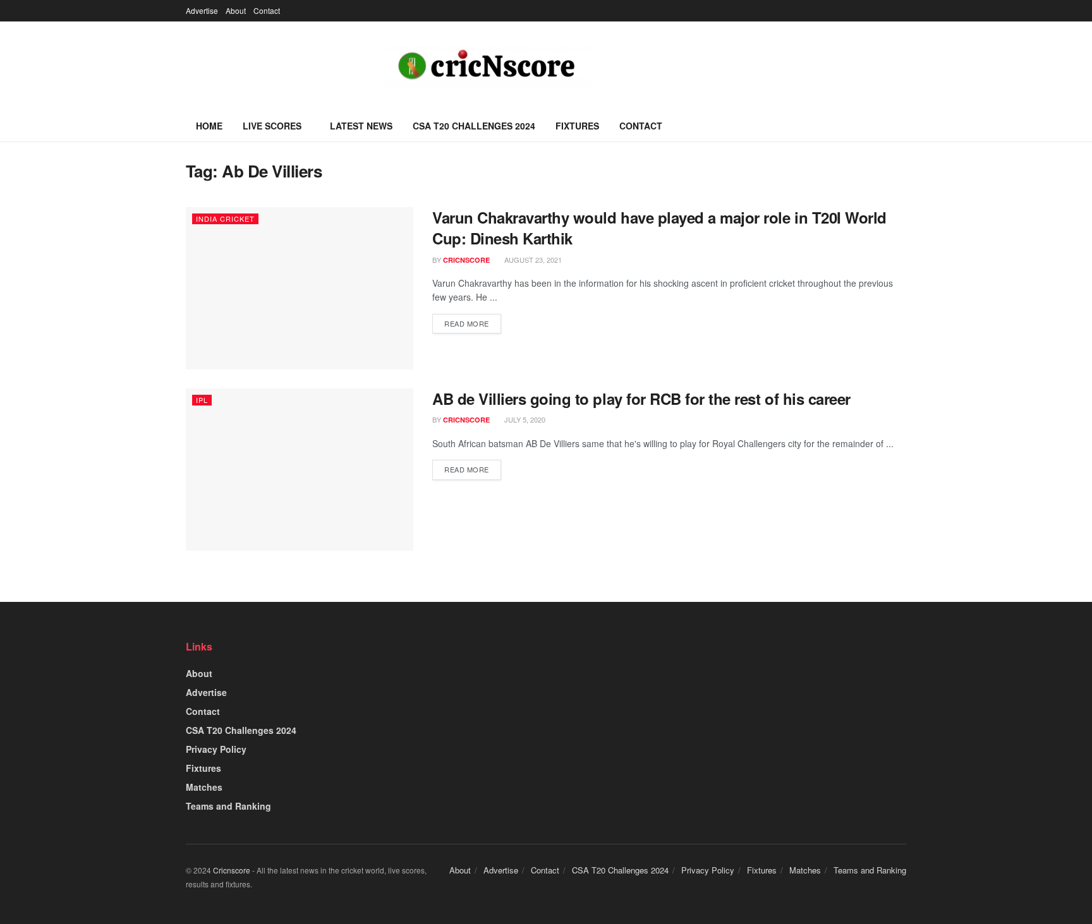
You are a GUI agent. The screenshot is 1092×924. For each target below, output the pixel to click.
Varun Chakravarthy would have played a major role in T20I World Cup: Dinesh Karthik (659, 228)
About (236, 10)
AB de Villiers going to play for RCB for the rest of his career (641, 398)
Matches (204, 787)
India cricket (225, 218)
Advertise (202, 10)
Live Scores (272, 125)
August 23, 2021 (532, 260)
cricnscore (466, 260)
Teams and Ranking (228, 806)
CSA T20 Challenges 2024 (474, 125)
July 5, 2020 (523, 419)
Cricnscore (231, 870)
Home (209, 125)
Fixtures (577, 125)
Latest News (361, 125)
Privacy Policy (216, 749)
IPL (202, 400)
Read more (466, 323)
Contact (266, 10)
